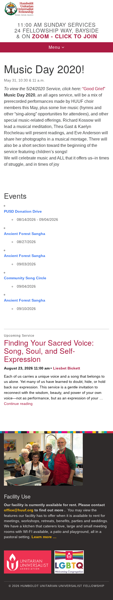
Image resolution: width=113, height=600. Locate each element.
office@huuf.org (18, 510)
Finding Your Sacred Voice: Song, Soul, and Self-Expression (49, 350)
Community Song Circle (25, 278)
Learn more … (44, 537)
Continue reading (18, 403)
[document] (56, 238)
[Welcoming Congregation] (70, 562)
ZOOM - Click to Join (64, 36)
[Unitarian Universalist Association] (28, 562)
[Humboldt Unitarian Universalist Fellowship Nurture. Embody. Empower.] (56, 9)
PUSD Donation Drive (23, 211)
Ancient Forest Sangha (24, 234)
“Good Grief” (93, 89)
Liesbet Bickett (66, 368)
